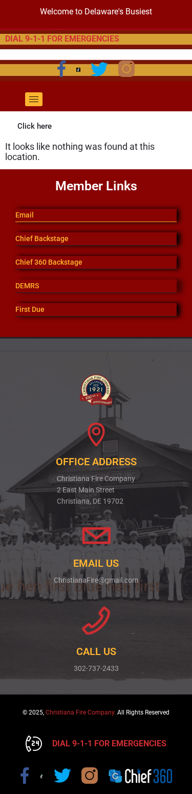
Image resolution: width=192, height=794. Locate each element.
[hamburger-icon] (33, 99)
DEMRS (27, 286)
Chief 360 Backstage (48, 262)
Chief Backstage (42, 238)
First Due (30, 309)
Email (24, 215)
